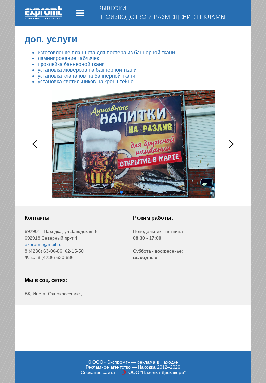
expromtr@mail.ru (43, 244)
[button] (35, 144)
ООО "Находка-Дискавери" (157, 372)
